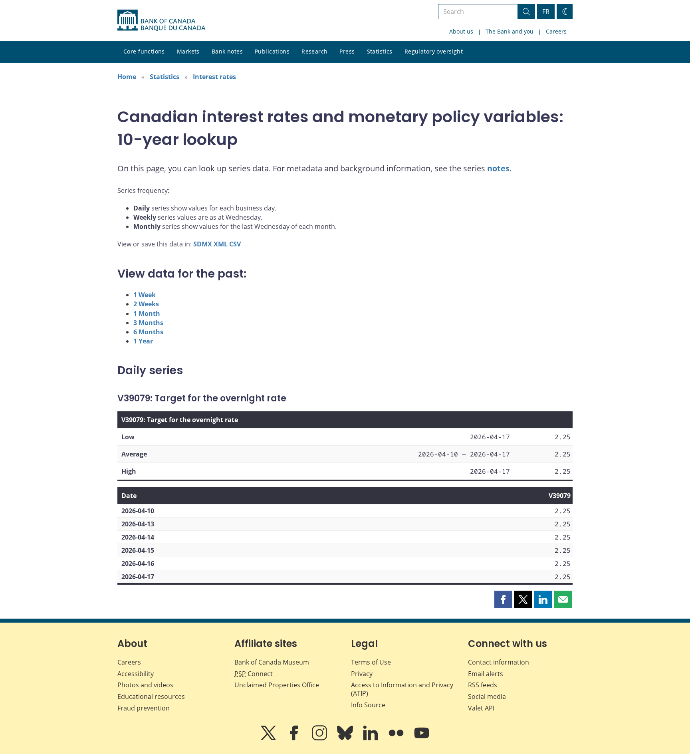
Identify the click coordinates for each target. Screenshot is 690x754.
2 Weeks (146, 304)
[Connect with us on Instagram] (320, 738)
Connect (253, 673)
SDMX (202, 244)
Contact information (498, 662)
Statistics (380, 51)
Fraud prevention (143, 708)
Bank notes (227, 51)
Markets (188, 51)
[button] (503, 599)
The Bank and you (509, 31)
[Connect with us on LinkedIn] (371, 738)
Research (314, 51)
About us (461, 31)
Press (347, 51)
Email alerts (485, 673)
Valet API (481, 708)
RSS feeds (482, 685)
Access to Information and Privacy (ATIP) (402, 689)
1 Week (144, 294)
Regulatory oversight (433, 51)
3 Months (148, 322)
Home (126, 76)
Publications (272, 51)
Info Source (368, 704)
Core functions (144, 51)
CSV (235, 244)
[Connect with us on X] (269, 738)
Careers (556, 31)
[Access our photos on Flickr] (397, 738)
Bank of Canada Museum (271, 662)
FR (545, 11)
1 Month (146, 313)
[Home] (161, 20)
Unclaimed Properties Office (276, 685)
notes (498, 168)
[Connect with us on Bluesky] (346, 738)
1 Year (143, 341)
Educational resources (151, 696)
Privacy (362, 673)
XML (221, 244)
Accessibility (135, 673)
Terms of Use (371, 662)
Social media (487, 696)
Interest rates (214, 76)
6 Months (148, 331)
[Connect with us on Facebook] (294, 738)
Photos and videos (145, 685)
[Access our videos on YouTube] (422, 738)
